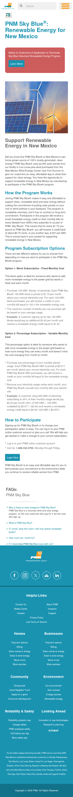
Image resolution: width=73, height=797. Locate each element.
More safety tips (19, 737)
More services (19, 664)
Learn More (16, 63)
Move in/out (19, 660)
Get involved (54, 690)
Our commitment (53, 685)
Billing (20, 646)
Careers (21, 613)
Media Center (20, 608)
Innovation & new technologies (53, 720)
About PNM (52, 604)
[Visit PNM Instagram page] (26, 575)
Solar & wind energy (19, 655)
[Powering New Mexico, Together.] (8, 5)
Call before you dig (20, 733)
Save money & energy (19, 651)
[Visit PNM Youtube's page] (47, 575)
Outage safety (19, 724)
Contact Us (20, 604)
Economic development (19, 698)
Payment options (19, 642)
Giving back (19, 685)
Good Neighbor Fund (20, 690)
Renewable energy (53, 698)
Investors (52, 608)
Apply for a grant (20, 694)
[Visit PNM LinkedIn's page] (58, 575)
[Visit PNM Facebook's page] (15, 575)
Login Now (12, 457)
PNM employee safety (19, 728)
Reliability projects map (19, 720)
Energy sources (53, 694)
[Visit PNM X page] (36, 575)
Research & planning (53, 724)
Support (52, 613)
